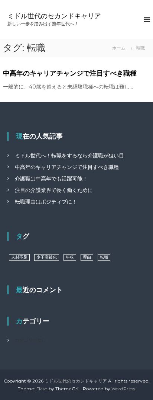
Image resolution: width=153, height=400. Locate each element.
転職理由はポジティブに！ (46, 201)
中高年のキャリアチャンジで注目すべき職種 (70, 73)
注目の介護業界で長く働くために (54, 190)
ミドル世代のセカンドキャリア (54, 16)
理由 (87, 257)
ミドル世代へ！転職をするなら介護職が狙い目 (69, 155)
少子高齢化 (46, 257)
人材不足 (19, 257)
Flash (42, 388)
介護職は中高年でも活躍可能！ (51, 178)
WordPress (123, 388)
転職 (104, 257)
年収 (70, 257)
